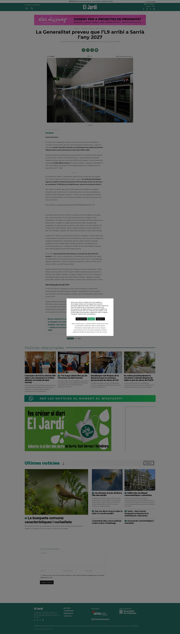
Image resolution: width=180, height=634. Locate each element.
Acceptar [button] (91, 319)
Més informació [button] (81, 319)
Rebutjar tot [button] (100, 319)
